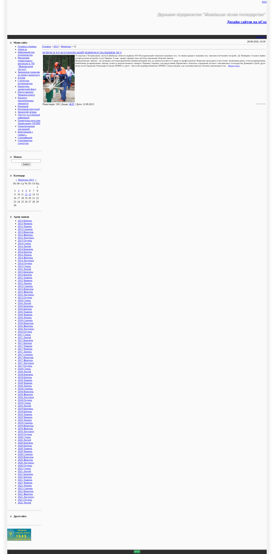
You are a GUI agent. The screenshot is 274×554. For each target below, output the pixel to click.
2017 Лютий (24, 337)
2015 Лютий (24, 269)
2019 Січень (24, 403)
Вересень (66, 46)
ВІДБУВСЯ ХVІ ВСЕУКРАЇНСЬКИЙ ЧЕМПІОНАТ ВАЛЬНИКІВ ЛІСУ (82, 52)
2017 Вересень (25, 357)
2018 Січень (24, 368)
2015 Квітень (25, 274)
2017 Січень (24, 334)
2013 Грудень (25, 240)
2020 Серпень (25, 454)
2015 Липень (25, 283)
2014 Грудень (25, 263)
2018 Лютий (24, 371)
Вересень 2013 (26, 179)
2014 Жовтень (25, 257)
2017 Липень (25, 351)
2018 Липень (25, 386)
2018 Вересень (25, 391)
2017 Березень (25, 340)
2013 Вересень (25, 232)
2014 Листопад (26, 260)
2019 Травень (25, 414)
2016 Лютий (24, 303)
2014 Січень (24, 243)
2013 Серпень (25, 229)
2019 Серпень (25, 423)
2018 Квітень (25, 377)
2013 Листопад (26, 237)
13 (30, 194)
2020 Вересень (25, 457)
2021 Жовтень (25, 494)
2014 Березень (25, 249)
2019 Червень (25, 417)
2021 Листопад (26, 497)
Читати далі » (234, 66)
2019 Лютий (24, 405)
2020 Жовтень (25, 460)
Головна (260, 37)
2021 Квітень (25, 477)
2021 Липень (25, 485)
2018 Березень (25, 374)
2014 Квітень (25, 252)
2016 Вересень (25, 323)
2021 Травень (25, 480)
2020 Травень (25, 448)
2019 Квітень (25, 411)
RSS (264, 2)
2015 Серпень (25, 286)
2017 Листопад (26, 363)
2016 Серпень (25, 320)
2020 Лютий (24, 440)
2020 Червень (25, 451)
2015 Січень (24, 266)
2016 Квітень (25, 309)
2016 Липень (25, 317)
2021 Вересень (25, 491)
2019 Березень (25, 408)
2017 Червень (25, 348)
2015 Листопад (26, 294)
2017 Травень (25, 346)
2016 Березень (25, 306)
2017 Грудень (25, 366)
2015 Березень (25, 272)
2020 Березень (25, 442)
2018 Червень (25, 383)
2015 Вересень (25, 289)
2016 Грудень (25, 331)
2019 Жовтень (25, 428)
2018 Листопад (26, 397)
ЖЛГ (72, 104)
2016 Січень (24, 300)
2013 (56, 46)
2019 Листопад (26, 431)
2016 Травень (25, 311)
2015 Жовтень (25, 292)
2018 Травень (25, 380)
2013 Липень (25, 226)
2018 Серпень (25, 388)
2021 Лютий (24, 471)
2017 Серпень (25, 354)
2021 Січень (24, 468)
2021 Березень (25, 474)
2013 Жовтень (25, 235)
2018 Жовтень (25, 394)
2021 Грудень (25, 499)
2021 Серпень (25, 488)
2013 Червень (25, 223)
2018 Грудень (25, 400)
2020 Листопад (26, 462)
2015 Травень (25, 277)
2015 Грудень (25, 297)
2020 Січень (24, 437)
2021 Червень (25, 482)
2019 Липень (25, 420)
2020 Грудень (25, 465)
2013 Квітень (25, 220)
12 (26, 194)
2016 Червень (25, 314)
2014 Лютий (24, 246)
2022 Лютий (24, 502)
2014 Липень (25, 255)
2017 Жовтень (25, 360)
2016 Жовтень (25, 326)
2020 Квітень (25, 445)
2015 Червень (25, 280)
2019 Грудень (25, 434)
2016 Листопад (26, 329)
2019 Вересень (25, 425)
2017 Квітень (25, 343)
